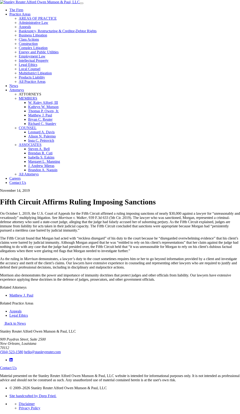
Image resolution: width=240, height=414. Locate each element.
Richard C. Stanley (42, 124)
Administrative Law (33, 23)
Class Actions (29, 39)
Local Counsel (29, 69)
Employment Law (32, 56)
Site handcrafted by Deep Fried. (32, 396)
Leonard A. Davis (41, 132)
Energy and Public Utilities (39, 52)
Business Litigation (33, 35)
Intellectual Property (34, 60)
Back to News (15, 323)
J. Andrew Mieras (41, 166)
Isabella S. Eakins (41, 157)
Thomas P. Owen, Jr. (43, 111)
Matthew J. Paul (40, 115)
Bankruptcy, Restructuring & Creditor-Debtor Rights (58, 31)
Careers (15, 178)
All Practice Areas (32, 82)
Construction (28, 44)
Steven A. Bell (39, 149)
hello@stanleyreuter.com (42, 352)
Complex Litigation (33, 48)
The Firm (16, 10)
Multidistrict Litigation (35, 73)
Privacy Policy (29, 408)
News (13, 86)
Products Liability (32, 77)
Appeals (25, 27)
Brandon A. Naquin (42, 170)
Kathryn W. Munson (43, 107)
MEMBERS (28, 98)
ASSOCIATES (30, 145)
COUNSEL (28, 128)
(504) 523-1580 (11, 352)
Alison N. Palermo (42, 136)
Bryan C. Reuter (40, 119)
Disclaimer (27, 404)
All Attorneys (29, 174)
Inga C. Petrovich (41, 140)
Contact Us (17, 183)
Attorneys (16, 90)
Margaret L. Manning (44, 161)
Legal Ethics (28, 65)
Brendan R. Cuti (40, 153)
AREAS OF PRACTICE (38, 18)
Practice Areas (19, 14)
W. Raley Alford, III (43, 103)
